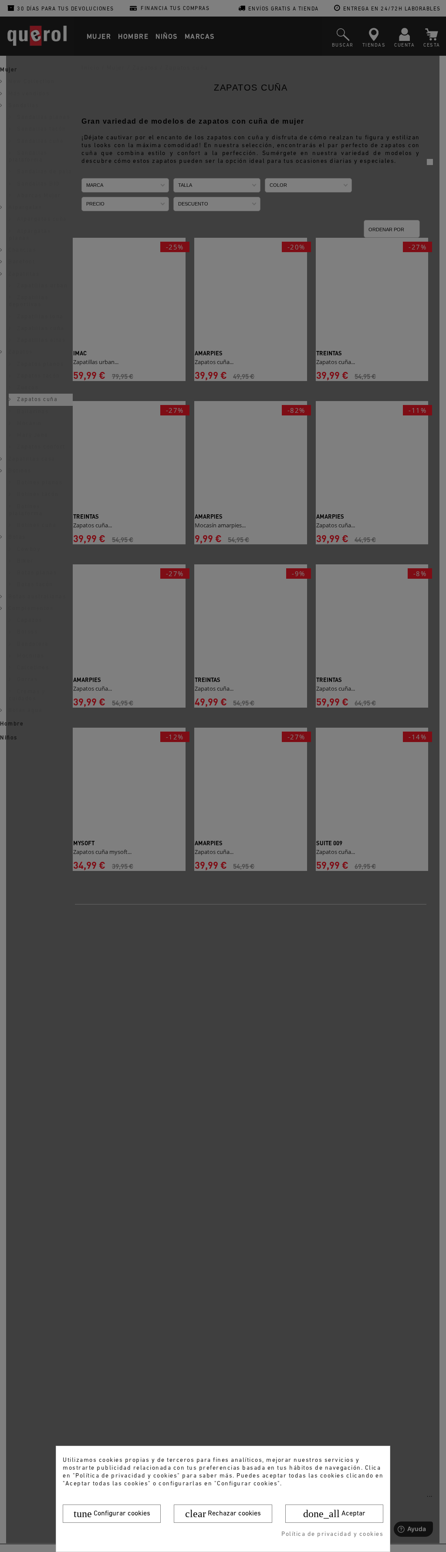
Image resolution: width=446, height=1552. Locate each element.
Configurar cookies (112, 1513)
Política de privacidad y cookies (332, 1534)
